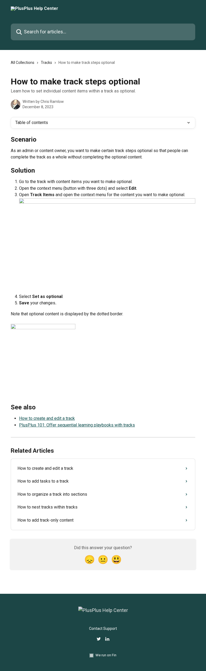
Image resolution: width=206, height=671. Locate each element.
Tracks (46, 62)
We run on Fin (105, 655)
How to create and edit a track (47, 418)
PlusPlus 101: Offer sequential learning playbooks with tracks (77, 425)
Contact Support (103, 628)
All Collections (22, 62)
